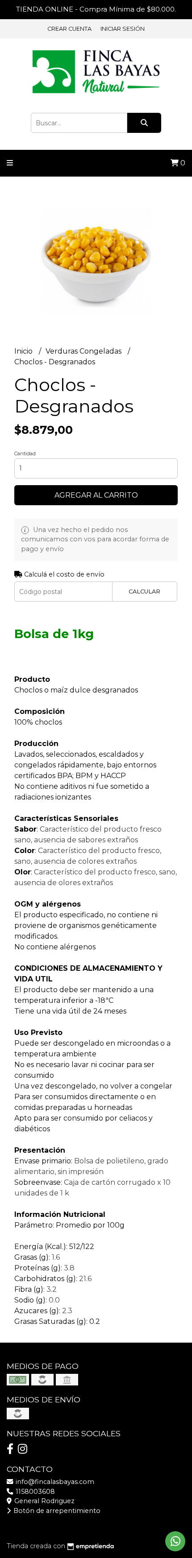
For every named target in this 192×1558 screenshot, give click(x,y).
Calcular (144, 591)
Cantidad (25, 453)
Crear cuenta (69, 28)
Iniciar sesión (122, 28)
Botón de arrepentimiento (56, 1511)
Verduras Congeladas (84, 351)
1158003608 (34, 1492)
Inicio (24, 351)
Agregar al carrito (96, 495)
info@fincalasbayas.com (54, 1482)
